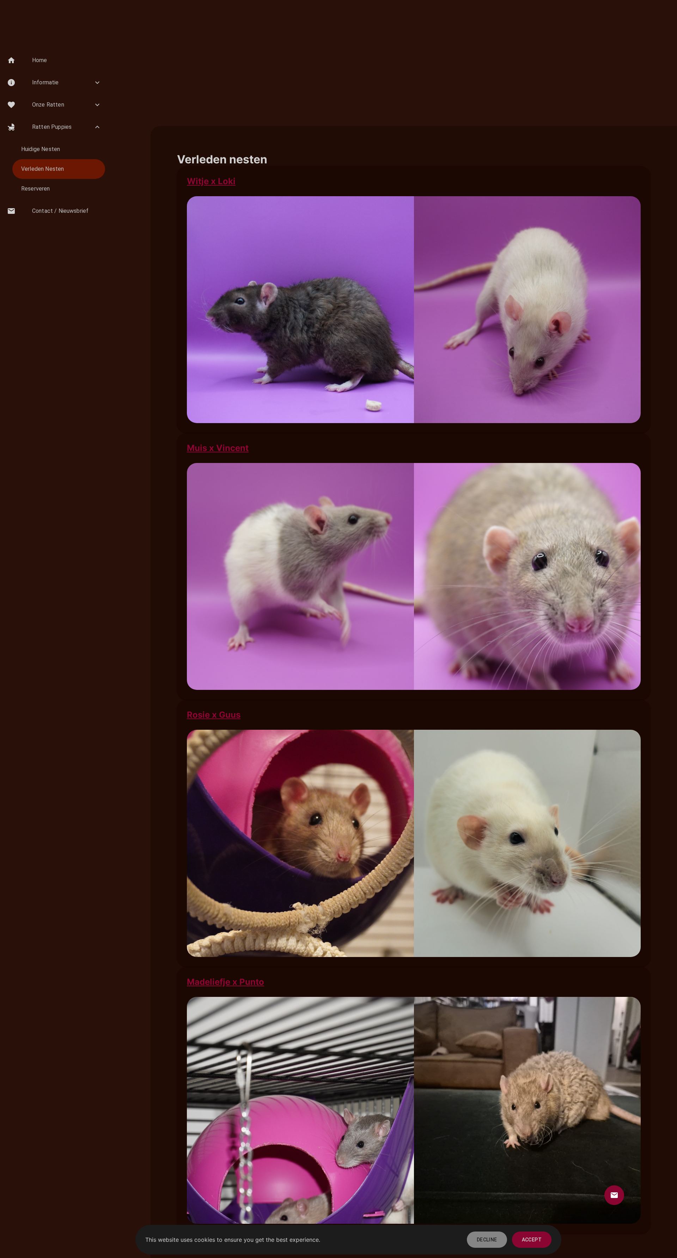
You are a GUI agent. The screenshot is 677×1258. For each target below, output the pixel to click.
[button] (54, 60)
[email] (614, 1195)
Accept (532, 1239)
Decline (487, 1239)
